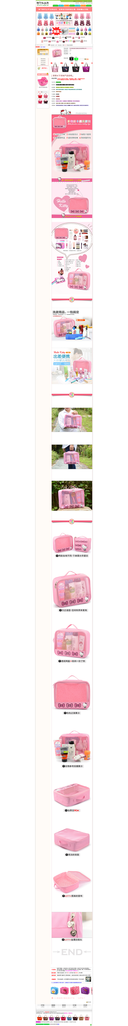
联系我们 (90, 1)
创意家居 (43, 60)
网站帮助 (85, 1)
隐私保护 (64, 1006)
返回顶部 (89, 1002)
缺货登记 (85, 1006)
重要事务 (53, 1006)
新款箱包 (43, 58)
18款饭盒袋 (82, 37)
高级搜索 (38, 46)
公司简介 (43, 1006)
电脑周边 (43, 64)
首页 (56, 45)
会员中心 (75, 1006)
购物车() (75, 1)
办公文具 (43, 62)
